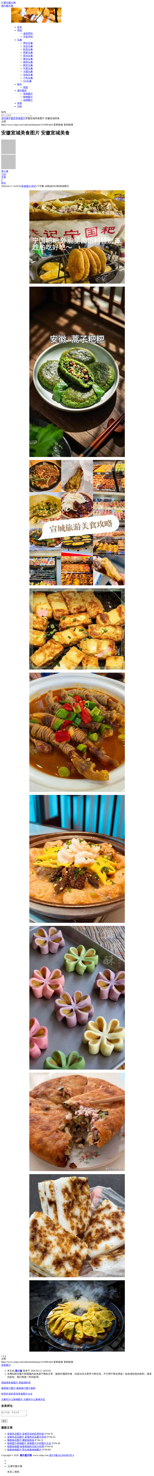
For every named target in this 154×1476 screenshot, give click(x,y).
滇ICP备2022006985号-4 (61, 1455)
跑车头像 (28, 65)
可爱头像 (28, 68)
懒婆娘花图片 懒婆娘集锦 (20, 1440)
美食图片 (28, 93)
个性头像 (28, 78)
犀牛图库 (22, 90)
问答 (19, 106)
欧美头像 (28, 49)
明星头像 (28, 52)
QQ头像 (27, 81)
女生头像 (28, 46)
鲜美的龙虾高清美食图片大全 (16, 1393)
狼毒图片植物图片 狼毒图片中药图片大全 (29, 1443)
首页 (19, 27)
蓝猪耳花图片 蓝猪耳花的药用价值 (25, 1434)
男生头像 (28, 43)
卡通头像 (28, 71)
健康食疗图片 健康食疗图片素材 (18, 1388)
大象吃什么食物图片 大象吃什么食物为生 (23, 1399)
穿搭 (19, 103)
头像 (19, 40)
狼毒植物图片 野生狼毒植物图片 (24, 1449)
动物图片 (28, 100)
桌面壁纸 (28, 33)
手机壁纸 (28, 36)
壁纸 (19, 30)
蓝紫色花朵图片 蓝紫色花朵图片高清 (26, 1437)
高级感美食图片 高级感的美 (16, 1382)
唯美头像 (28, 62)
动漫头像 (28, 74)
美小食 (18, 1370)
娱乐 (19, 84)
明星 (25, 87)
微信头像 (28, 59)
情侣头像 (28, 55)
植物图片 (28, 97)
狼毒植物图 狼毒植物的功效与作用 (25, 1446)
